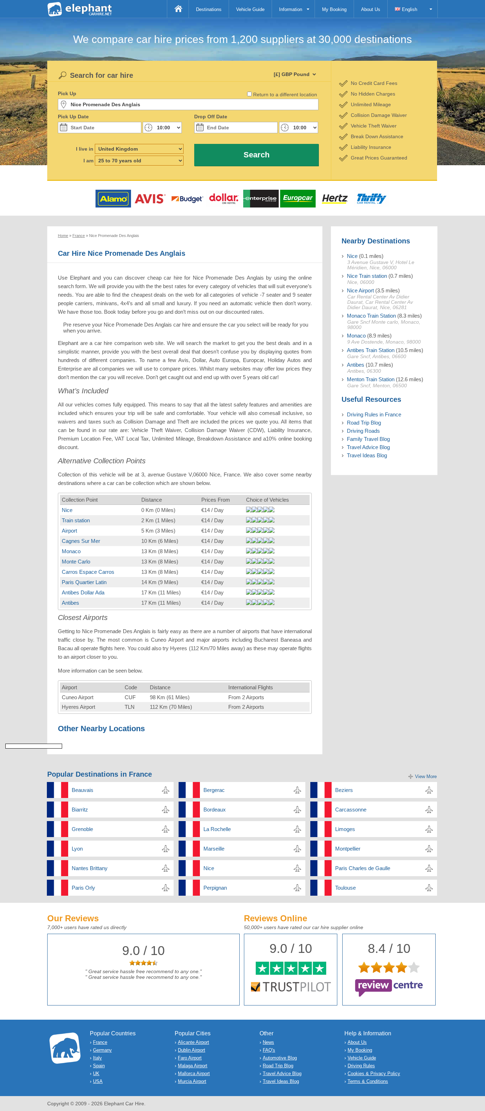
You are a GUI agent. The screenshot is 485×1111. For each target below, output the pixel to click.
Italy (97, 1058)
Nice (67, 510)
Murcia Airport (192, 1081)
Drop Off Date (210, 116)
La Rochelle (217, 829)
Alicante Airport (193, 1042)
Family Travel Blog (368, 439)
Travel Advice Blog (368, 447)
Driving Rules (361, 1065)
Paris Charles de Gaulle (362, 868)
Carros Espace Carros (88, 572)
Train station (76, 520)
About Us (370, 9)
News (268, 1042)
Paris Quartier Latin (84, 582)
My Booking (334, 9)
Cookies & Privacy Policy (374, 1073)
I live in (84, 149)
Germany (102, 1050)
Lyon (77, 849)
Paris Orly (83, 888)
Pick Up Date (73, 116)
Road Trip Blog (364, 423)
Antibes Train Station (370, 350)
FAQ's (269, 1050)
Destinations (209, 9)
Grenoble (82, 829)
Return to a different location (285, 94)
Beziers (344, 790)
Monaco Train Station (371, 316)
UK (96, 1073)
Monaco (71, 551)
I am (88, 160)
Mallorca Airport (194, 1073)
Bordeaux (214, 810)
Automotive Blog (280, 1058)
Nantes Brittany (90, 868)
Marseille (213, 849)
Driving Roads (363, 431)
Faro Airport (190, 1058)
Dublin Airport (191, 1050)
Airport (69, 531)
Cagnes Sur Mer (81, 541)
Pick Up (67, 93)
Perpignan (215, 888)
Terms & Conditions (368, 1081)
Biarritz (80, 810)
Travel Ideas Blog (367, 455)
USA (98, 1081)
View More (426, 776)
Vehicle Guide (250, 9)
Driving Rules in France (374, 414)
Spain (99, 1065)
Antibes (70, 603)
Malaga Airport (192, 1065)
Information (290, 9)
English (408, 9)
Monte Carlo (76, 562)
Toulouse (345, 888)
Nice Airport (360, 290)
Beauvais (82, 790)
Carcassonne (350, 810)
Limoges (345, 829)
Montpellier (347, 849)
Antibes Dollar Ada (83, 592)
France (100, 1042)
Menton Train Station (370, 379)
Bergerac (214, 790)
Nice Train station (367, 276)
